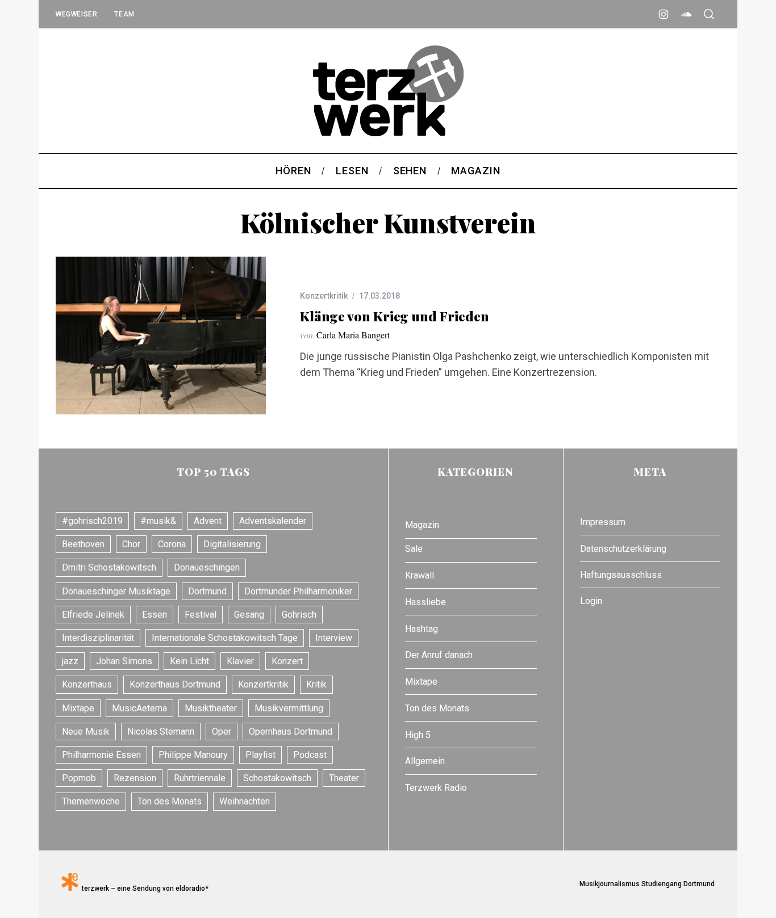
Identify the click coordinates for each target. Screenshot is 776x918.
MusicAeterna (139, 708)
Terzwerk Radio (436, 787)
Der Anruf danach (439, 654)
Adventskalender (272, 520)
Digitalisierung (232, 544)
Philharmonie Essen (101, 754)
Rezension (135, 778)
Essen (154, 614)
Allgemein (425, 761)
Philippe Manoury (193, 754)
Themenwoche (91, 801)
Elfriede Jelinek (93, 614)
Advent (208, 520)
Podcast (310, 754)
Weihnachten (244, 801)
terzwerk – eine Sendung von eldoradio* (143, 888)
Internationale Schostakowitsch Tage (225, 637)
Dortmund (207, 591)
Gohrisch (299, 614)
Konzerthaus (87, 684)
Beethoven (83, 544)
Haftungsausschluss (621, 574)
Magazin (422, 524)
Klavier (240, 661)
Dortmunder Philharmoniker (298, 591)
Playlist (260, 754)
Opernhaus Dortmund (290, 731)
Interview (333, 637)
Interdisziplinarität (98, 637)
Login (591, 601)
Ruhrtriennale (200, 778)
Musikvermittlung (289, 708)
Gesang (249, 614)
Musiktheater (211, 708)
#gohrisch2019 (92, 520)
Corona (172, 544)
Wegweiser (76, 14)
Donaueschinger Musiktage (116, 591)
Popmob (79, 778)
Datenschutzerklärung (623, 548)
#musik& (158, 520)
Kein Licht (189, 661)
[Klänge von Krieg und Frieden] (161, 335)
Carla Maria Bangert (353, 335)
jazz (70, 661)
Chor (131, 544)
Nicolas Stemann (160, 731)
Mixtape (78, 708)
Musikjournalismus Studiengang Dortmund (645, 884)
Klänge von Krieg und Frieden (394, 316)
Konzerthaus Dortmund (175, 684)
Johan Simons (124, 661)
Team (124, 14)
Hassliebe (425, 602)
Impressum (602, 522)
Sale (414, 548)
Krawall (419, 575)
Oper (221, 731)
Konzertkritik (324, 295)
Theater (344, 778)
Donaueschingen (207, 567)
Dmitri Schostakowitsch (109, 567)
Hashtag (421, 628)
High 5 (418, 735)
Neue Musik (86, 731)
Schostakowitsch (277, 778)
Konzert (287, 661)
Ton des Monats (169, 801)
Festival (200, 614)
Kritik (316, 684)
